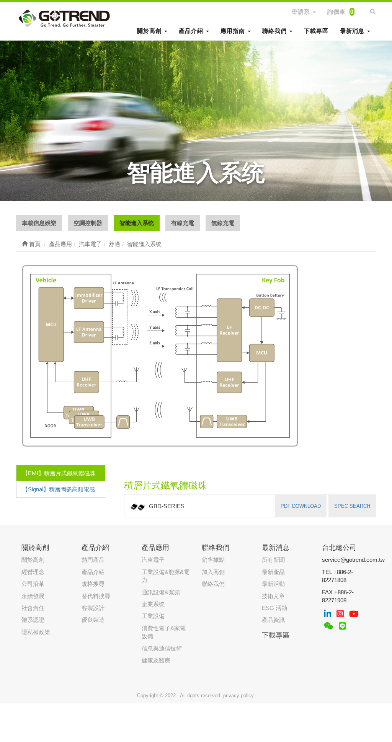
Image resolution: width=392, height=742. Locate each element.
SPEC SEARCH (352, 506)
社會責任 (32, 608)
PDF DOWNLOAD (301, 506)
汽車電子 (153, 559)
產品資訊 (273, 619)
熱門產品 (93, 559)
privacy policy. (239, 695)
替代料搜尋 (96, 596)
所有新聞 (273, 559)
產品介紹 (93, 572)
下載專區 (316, 31)
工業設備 (153, 616)
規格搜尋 (93, 584)
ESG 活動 (274, 608)
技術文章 (273, 596)
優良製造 (93, 619)
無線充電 (222, 223)
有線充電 (182, 223)
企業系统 (153, 604)
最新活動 (273, 584)
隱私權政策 (35, 632)
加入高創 (213, 572)
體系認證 (32, 619)
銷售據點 (213, 559)
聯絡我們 (213, 584)
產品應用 (155, 547)
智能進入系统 (136, 223)
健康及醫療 (156, 660)
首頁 (34, 244)
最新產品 (273, 572)
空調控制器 (88, 223)
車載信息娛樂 (39, 223)
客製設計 (93, 608)
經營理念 (32, 572)
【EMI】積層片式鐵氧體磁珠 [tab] (59, 473)
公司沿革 (32, 584)
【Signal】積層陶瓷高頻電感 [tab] (58, 489)
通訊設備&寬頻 (161, 592)
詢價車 (340, 11)
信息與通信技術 (162, 648)
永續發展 (32, 596)
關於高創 (32, 559)
